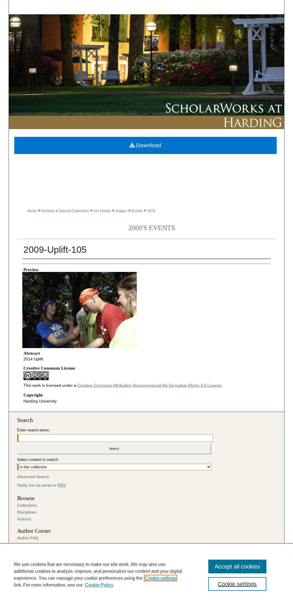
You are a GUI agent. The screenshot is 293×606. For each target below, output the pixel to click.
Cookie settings (160, 578)
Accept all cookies (237, 566)
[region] (146, 574)
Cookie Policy (99, 585)
